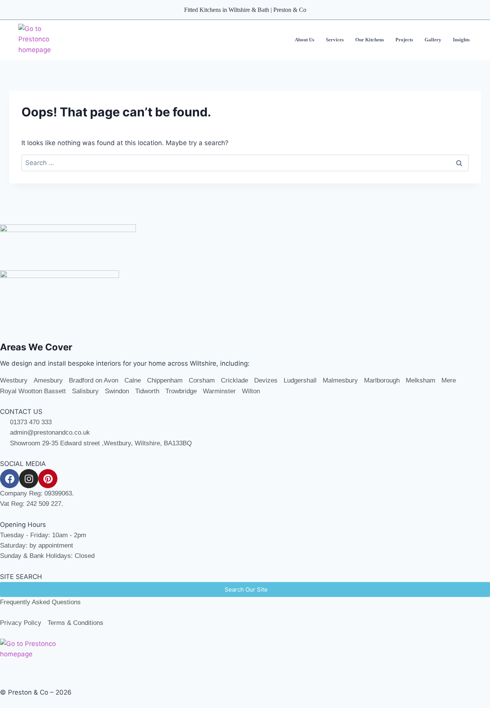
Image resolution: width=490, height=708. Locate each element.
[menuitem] (304, 40)
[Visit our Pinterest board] (47, 478)
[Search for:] (245, 163)
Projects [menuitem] (404, 40)
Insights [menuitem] (461, 40)
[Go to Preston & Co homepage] (44, 40)
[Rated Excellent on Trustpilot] (245, 247)
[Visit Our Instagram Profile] (28, 478)
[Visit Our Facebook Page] (9, 478)
